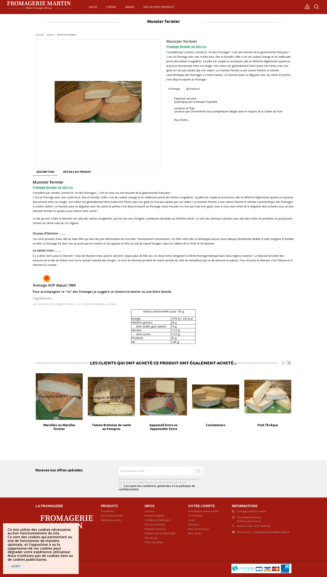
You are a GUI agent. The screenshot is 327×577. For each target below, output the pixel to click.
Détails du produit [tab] (77, 172)
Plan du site (151, 538)
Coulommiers (215, 425)
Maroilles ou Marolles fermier (59, 427)
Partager (175, 88)
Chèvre (111, 7)
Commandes (195, 515)
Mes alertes (195, 533)
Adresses (193, 524)
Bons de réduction (198, 529)
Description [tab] (45, 172)
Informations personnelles (203, 511)
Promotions (107, 511)
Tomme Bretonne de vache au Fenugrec (111, 427)
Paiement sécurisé (155, 529)
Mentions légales (154, 515)
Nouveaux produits (112, 515)
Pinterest (194, 88)
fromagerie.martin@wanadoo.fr (271, 532)
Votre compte (201, 506)
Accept (16, 566)
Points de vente (154, 542)
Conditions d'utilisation (158, 520)
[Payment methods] (261, 568)
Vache (93, 7)
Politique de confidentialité (160, 533)
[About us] (65, 521)
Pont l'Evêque (268, 425)
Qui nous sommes (155, 524)
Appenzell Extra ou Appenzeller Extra (163, 427)
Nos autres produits (158, 7)
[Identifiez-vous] (307, 8)
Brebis (129, 7)
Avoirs (191, 520)
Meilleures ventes (111, 520)
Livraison (150, 511)
